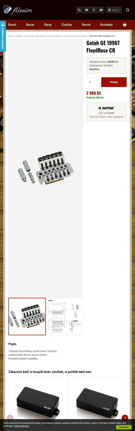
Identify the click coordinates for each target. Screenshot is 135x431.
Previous (10, 418)
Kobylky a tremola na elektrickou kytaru (71, 36)
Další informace (21, 426)
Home (10, 36)
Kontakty (106, 25)
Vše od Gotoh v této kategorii (106, 116)
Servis (86, 25)
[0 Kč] (125, 25)
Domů (12, 25)
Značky (67, 25)
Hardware (19, 36)
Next (125, 418)
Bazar (30, 25)
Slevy (48, 25)
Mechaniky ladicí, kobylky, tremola (39, 36)
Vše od (106, 113)
